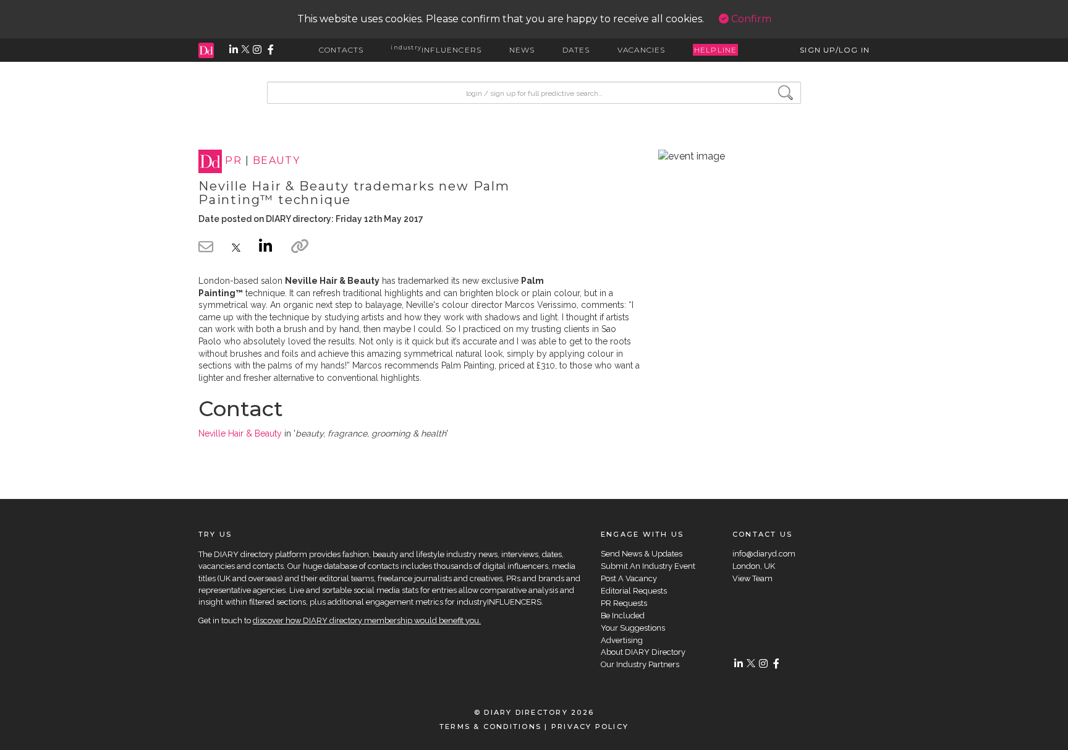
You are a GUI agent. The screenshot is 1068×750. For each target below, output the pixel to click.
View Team (752, 578)
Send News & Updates (641, 553)
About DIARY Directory (643, 652)
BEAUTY (276, 161)
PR (233, 161)
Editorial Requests (634, 590)
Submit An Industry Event (648, 566)
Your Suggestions (633, 628)
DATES (576, 49)
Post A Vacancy (629, 578)
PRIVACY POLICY (590, 726)
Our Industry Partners (640, 664)
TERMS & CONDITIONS (490, 726)
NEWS (522, 49)
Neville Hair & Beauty (240, 433)
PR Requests (624, 603)
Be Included (623, 615)
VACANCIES (641, 49)
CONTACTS (341, 49)
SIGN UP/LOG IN (835, 49)
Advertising (622, 640)
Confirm (750, 19)
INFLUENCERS (436, 49)
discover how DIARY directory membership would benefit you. (367, 620)
